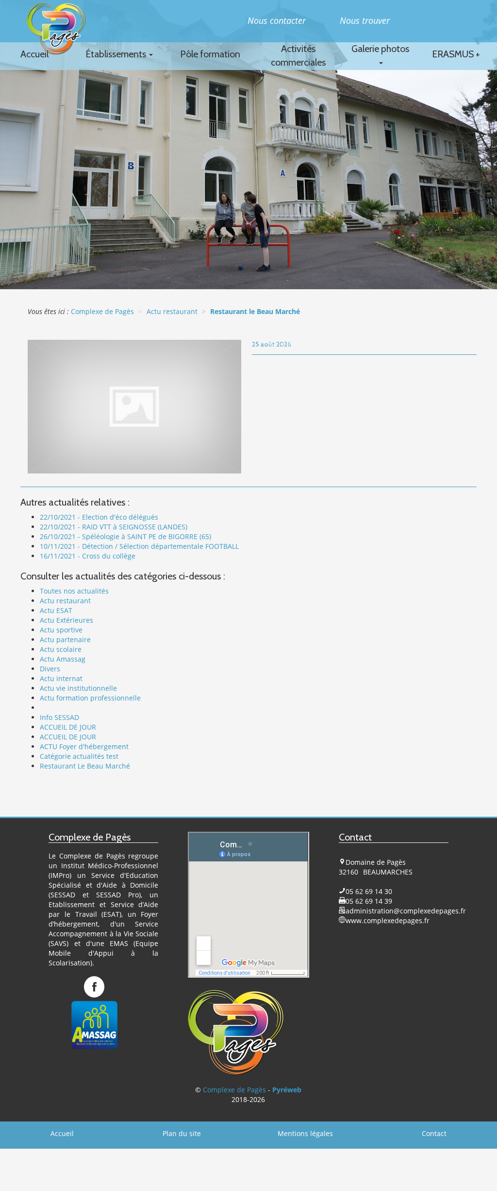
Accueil (62, 1133)
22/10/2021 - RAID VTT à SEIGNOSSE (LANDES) (113, 526)
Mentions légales (305, 1133)
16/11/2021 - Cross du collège (87, 555)
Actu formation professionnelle (90, 697)
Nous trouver (365, 20)
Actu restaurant (65, 600)
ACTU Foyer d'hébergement (84, 746)
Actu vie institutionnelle (78, 688)
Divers (50, 668)
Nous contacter (277, 20)
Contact (434, 1133)
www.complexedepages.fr (388, 920)
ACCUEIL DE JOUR (68, 727)
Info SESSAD (59, 717)
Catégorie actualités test (79, 756)
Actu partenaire (65, 639)
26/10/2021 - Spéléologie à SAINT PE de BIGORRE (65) (125, 536)
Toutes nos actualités (74, 591)
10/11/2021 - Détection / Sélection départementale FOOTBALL (139, 546)
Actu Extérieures (66, 620)
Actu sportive (61, 629)
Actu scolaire (61, 649)
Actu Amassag (62, 659)
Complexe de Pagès (234, 1089)
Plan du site (182, 1133)
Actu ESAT (56, 610)
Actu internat (61, 678)
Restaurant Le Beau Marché (85, 766)
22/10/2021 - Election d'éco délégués (99, 517)
